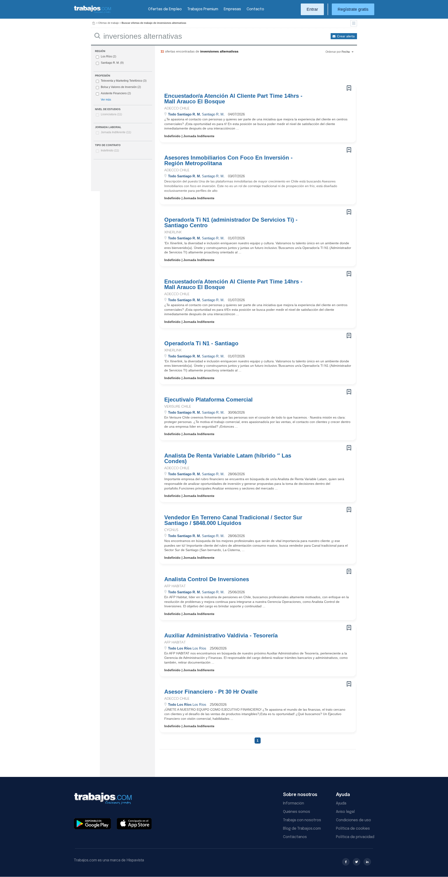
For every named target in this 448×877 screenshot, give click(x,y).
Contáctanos (295, 837)
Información (293, 803)
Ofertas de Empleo (165, 9)
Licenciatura (111, 114)
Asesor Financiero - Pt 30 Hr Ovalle (211, 692)
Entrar (312, 9)
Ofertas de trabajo (108, 22)
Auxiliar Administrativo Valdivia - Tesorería (221, 635)
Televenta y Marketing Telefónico (121, 80)
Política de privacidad (355, 837)
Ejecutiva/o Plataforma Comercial (208, 399)
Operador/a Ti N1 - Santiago (201, 343)
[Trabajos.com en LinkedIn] (367, 862)
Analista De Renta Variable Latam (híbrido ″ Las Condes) (227, 458)
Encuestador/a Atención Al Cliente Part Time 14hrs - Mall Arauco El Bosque (233, 98)
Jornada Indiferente (116, 132)
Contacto (255, 9)
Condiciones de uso (353, 820)
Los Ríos (106, 56)
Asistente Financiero (114, 93)
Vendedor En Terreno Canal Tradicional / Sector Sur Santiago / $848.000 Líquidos (233, 520)
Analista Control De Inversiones (206, 579)
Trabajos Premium (202, 9)
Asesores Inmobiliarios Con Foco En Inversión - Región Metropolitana (228, 160)
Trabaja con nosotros (302, 820)
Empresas (232, 9)
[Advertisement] (248, 71)
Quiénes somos (296, 812)
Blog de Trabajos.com (302, 829)
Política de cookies (353, 829)
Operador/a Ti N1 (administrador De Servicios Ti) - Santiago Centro (231, 222)
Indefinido (110, 150)
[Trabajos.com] (93, 12)
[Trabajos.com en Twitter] (356, 862)
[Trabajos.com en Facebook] (346, 862)
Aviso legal (345, 812)
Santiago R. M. (110, 62)
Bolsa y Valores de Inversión (119, 87)
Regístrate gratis (353, 9)
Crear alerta (346, 36)
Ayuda (341, 803)
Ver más (106, 99)
